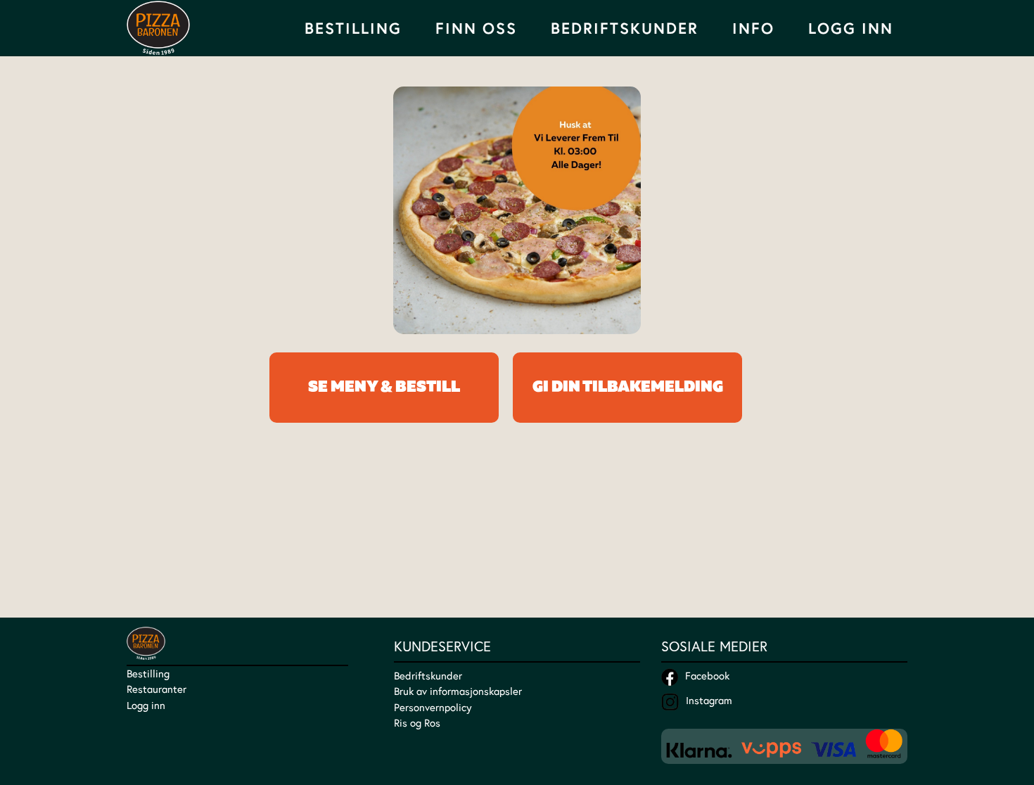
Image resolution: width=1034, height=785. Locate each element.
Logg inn (146, 705)
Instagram (709, 700)
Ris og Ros (417, 722)
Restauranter (156, 689)
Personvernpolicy (433, 707)
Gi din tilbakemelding (627, 387)
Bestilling (148, 673)
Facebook (707, 675)
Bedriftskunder (624, 28)
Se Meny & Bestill (384, 387)
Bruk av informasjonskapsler (458, 691)
